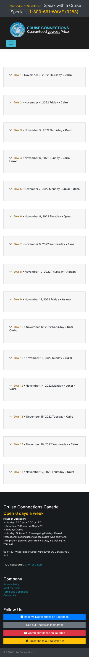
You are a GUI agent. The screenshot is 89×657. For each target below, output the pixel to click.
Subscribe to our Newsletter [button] (46, 641)
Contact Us (9, 595)
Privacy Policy (11, 584)
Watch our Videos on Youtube (46, 633)
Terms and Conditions (15, 591)
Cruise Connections (23, 652)
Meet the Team (11, 588)
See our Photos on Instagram (44, 625)
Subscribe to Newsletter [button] (25, 6)
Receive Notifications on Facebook (46, 616)
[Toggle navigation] (11, 43)
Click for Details (33, 564)
